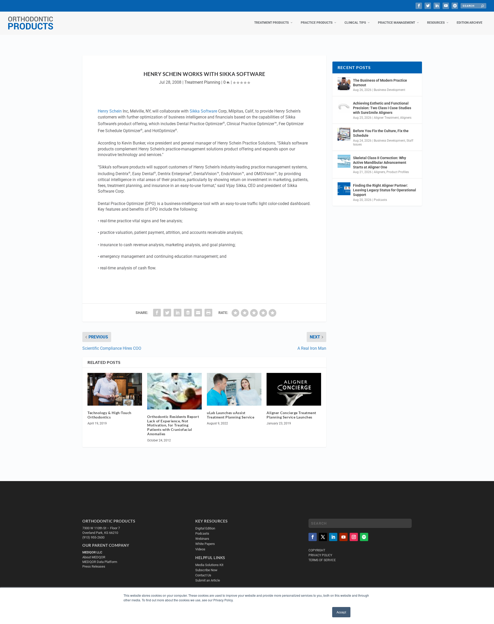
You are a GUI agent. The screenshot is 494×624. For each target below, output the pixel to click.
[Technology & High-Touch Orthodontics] (114, 389)
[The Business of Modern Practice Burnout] (344, 83)
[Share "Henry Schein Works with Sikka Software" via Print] (208, 312)
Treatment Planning (202, 82)
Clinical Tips (355, 22)
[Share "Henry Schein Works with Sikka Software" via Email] (198, 312)
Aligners (405, 117)
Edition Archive (469, 22)
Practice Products (316, 22)
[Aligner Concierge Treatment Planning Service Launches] (294, 389)
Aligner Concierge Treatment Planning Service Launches (291, 415)
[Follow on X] (323, 537)
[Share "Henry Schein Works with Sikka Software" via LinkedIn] (177, 312)
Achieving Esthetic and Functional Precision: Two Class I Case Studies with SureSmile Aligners (382, 108)
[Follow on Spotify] (364, 537)
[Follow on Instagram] (354, 537)
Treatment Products (271, 22)
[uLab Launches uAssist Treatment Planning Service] (234, 389)
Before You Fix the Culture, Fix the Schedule (381, 133)
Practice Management (396, 22)
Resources (436, 22)
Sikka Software (203, 111)
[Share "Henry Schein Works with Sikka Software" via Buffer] (188, 312)
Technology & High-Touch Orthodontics (109, 415)
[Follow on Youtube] (343, 537)
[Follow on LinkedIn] (333, 537)
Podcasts (380, 200)
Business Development (389, 90)
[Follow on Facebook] (312, 537)
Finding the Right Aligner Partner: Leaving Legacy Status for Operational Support (384, 190)
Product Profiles (397, 172)
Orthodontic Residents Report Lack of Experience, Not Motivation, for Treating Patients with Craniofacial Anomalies (173, 425)
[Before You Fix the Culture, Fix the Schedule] (344, 134)
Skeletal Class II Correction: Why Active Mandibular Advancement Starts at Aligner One (379, 162)
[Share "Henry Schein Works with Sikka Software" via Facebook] (157, 312)
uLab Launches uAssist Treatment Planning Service (230, 415)
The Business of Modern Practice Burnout (380, 82)
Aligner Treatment (386, 117)
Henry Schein (110, 111)
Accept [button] (341, 612)
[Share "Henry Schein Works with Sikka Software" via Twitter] (167, 312)
